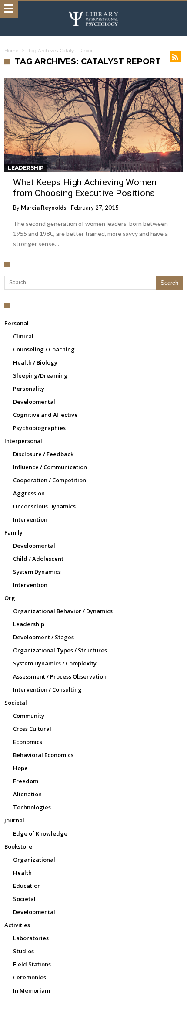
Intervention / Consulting (47, 689)
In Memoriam (31, 990)
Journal (14, 820)
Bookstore (18, 846)
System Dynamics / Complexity (55, 663)
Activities (17, 925)
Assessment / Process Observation (60, 676)
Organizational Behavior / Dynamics (63, 611)
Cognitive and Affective (45, 415)
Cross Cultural (32, 729)
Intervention (30, 519)
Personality (28, 388)
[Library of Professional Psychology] (93, 9)
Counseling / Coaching (44, 349)
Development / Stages (43, 637)
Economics (27, 742)
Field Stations (32, 964)
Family (13, 532)
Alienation (27, 794)
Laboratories (31, 938)
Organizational (34, 859)
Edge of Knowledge (40, 833)
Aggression (29, 493)
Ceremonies (29, 977)
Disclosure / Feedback (43, 454)
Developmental (34, 402)
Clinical (23, 336)
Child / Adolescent (38, 559)
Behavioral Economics (43, 755)
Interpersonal (23, 441)
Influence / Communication (50, 467)
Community (28, 716)
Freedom (25, 781)
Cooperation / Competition (49, 480)
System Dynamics (37, 572)
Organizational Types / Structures (60, 650)
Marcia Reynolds (44, 207)
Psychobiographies (39, 428)
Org (9, 598)
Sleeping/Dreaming (40, 375)
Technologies (32, 807)
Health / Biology (35, 362)
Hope (20, 768)
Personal (16, 323)
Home (11, 51)
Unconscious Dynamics (44, 506)
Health (22, 873)
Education (27, 886)
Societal (15, 702)
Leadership (26, 167)
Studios (23, 951)
